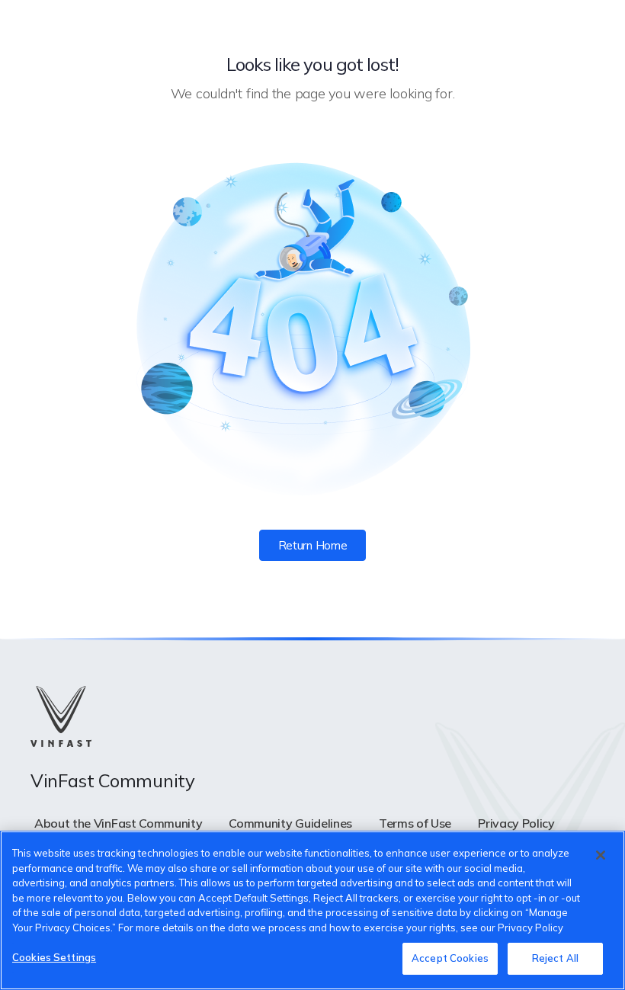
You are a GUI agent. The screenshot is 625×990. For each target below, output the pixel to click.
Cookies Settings (54, 957)
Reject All (555, 958)
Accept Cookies (450, 958)
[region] (312, 910)
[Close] (600, 855)
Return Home (312, 545)
